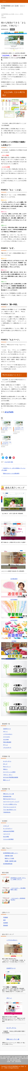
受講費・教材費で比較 (10, 861)
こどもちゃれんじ (7, 734)
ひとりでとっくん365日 (9, 772)
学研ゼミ (5, 769)
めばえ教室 (6, 836)
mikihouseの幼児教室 (8, 831)
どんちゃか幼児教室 (8, 839)
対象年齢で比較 (9, 855)
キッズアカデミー (7, 828)
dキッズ (5, 764)
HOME (8, 1061)
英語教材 (5, 922)
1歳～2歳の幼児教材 (17, 1057)
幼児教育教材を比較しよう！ (10, 853)
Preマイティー (7, 766)
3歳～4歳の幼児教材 (12, 1058)
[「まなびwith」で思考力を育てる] (6, 438)
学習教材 (5, 917)
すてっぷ (5, 744)
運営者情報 (18, 1061)
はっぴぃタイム (7, 761)
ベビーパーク (6, 834)
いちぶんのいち (7, 747)
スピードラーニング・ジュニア (11, 801)
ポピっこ (5, 731)
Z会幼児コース (7, 728)
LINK (13, 1061)
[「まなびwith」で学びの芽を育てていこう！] (18, 424)
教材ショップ (6, 780)
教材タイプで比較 (9, 858)
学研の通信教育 (7, 742)
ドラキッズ (6, 825)
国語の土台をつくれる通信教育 (11, 473)
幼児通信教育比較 (7, 863)
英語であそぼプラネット (9, 799)
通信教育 (12, 29)
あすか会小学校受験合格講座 (10, 777)
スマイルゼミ (6, 736)
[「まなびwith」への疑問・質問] (6, 424)
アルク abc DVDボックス (9, 809)
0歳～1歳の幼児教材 (5, 1057)
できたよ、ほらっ (7, 774)
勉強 (12, 462)
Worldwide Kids (7, 796)
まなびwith (9, 412)
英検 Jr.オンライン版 (8, 793)
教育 (4, 920)
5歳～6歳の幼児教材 (15, 1060)
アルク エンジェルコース (9, 807)
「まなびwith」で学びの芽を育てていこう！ (18, 429)
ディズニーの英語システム (10, 804)
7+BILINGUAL (6, 812)
